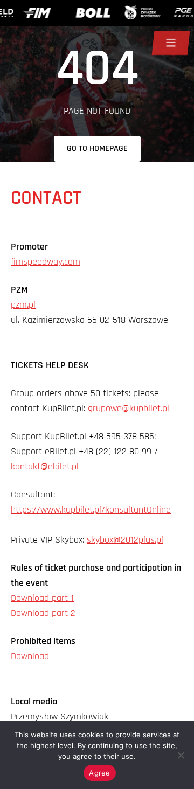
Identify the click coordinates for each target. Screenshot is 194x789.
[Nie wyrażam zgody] (180, 755)
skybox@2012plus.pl (125, 540)
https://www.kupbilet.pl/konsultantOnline (91, 509)
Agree (99, 773)
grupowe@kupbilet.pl (128, 408)
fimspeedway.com (45, 261)
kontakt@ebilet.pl (45, 466)
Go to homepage (97, 148)
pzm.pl (23, 305)
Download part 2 (43, 613)
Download (30, 656)
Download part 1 (42, 598)
